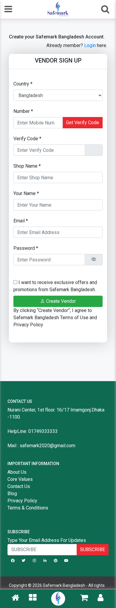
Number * (23, 111)
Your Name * (26, 193)
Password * (25, 248)
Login (90, 45)
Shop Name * (27, 166)
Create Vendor (60, 301)
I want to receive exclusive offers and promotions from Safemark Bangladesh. (55, 286)
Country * (22, 84)
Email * (20, 221)
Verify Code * (27, 138)
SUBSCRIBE (92, 549)
